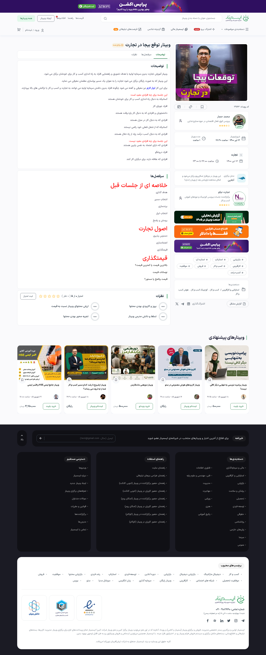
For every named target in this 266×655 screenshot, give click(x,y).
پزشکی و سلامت (237, 491)
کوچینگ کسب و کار (199, 290)
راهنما (70, 18)
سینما (242, 537)
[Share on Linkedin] (188, 304)
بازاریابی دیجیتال (188, 574)
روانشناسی (240, 522)
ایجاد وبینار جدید (78, 483)
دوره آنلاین (150, 574)
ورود (37, 30)
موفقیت (56, 574)
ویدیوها (83, 468)
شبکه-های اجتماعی (205, 581)
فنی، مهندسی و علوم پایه (199, 476)
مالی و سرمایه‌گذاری (235, 468)
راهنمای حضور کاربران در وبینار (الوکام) (147, 522)
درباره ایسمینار (80, 476)
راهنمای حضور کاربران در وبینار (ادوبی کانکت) (144, 491)
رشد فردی (96, 574)
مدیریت (207, 483)
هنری (208, 506)
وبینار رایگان (166, 581)
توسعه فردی (239, 506)
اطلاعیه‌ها (61, 18)
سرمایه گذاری (145, 581)
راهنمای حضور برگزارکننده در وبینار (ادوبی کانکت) (142, 483)
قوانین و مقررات (79, 506)
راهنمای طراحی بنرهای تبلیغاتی (151, 476)
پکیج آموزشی (204, 514)
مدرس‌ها (82, 522)
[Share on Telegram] (183, 304)
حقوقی (241, 514)
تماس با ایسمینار (79, 529)
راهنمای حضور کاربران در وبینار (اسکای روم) (145, 506)
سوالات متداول (79, 499)
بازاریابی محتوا (76, 574)
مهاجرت (207, 491)
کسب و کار (214, 290)
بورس (76, 581)
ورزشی (208, 499)
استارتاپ (112, 574)
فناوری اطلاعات (203, 468)
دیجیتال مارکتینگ (212, 574)
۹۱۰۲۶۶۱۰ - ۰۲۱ (223, 609)
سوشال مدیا (105, 581)
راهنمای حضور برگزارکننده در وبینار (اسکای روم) (143, 499)
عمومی (241, 545)
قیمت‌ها (80, 18)
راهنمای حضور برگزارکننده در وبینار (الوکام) (146, 514)
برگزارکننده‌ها (81, 514)
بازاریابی (241, 483)
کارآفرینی (184, 581)
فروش (41, 574)
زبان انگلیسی (125, 581)
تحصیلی (240, 499)
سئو (88, 581)
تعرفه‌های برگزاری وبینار (76, 491)
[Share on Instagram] (177, 304)
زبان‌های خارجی (237, 529)
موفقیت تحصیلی (231, 581)
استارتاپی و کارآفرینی (230, 290)
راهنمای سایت (159, 468)
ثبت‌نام (28, 30)
